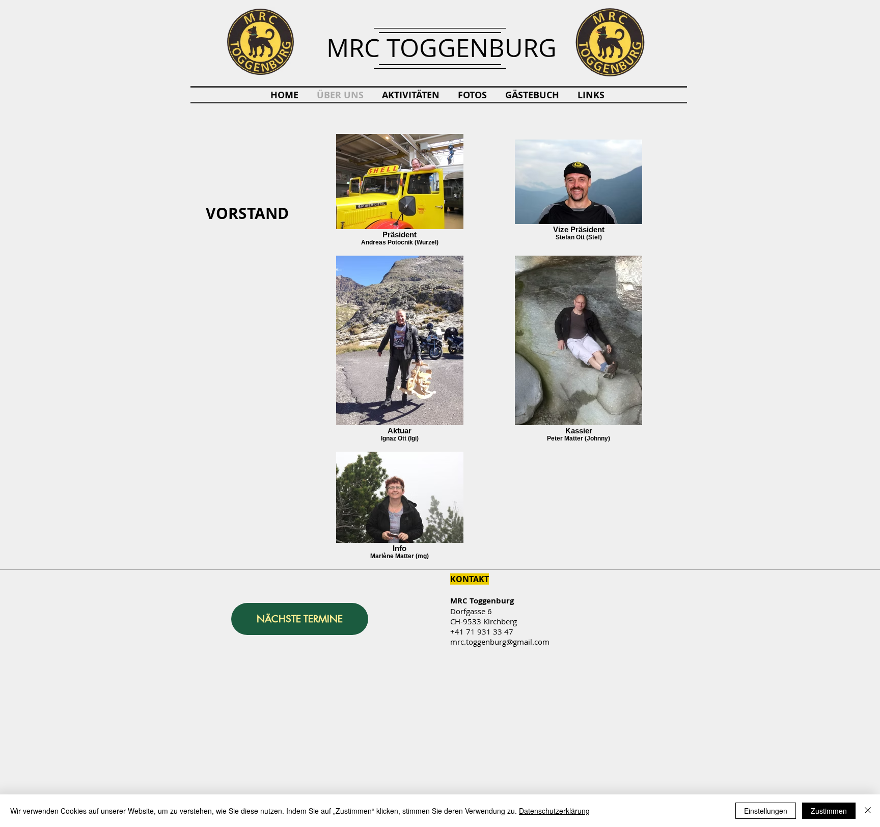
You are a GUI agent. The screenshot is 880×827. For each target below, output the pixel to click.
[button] (411, 95)
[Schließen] (868, 811)
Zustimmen (829, 811)
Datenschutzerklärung (554, 811)
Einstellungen (765, 811)
